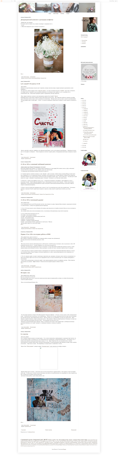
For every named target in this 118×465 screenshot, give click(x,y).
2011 (83, 147)
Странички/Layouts (27, 158)
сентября (85, 113)
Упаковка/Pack (94, 442)
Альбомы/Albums (77, 439)
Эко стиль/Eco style (32, 443)
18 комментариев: (33, 327)
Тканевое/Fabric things (82, 442)
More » (22, 73)
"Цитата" (56, 96)
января (84, 143)
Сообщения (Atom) (31, 432)
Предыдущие (73, 429)
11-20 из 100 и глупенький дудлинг (32, 200)
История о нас (25, 273)
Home (50, 13)
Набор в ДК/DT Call (85, 441)
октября (85, 112)
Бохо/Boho (89, 442)
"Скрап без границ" (42, 90)
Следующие (23, 429)
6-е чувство (24, 334)
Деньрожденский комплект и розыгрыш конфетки (37, 20)
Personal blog (84, 40)
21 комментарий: (33, 265)
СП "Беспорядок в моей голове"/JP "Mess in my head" (49, 441)
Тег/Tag (52, 194)
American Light (92, 441)
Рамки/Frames (78, 443)
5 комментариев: (33, 76)
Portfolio (62, 13)
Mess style (31, 441)
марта (84, 124)
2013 (83, 107)
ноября (84, 110)
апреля (84, 122)
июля (84, 117)
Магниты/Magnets (59, 444)
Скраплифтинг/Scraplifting (59, 442)
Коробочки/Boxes (56, 443)
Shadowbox (91, 443)
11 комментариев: (33, 425)
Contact (67, 13)
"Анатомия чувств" (46, 346)
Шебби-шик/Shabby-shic (69, 443)
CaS (74, 443)
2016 (83, 102)
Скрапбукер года (62, 443)
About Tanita (55, 13)
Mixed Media (84, 439)
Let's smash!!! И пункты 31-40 (30, 84)
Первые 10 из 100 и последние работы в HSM (35, 234)
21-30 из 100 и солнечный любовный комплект (36, 164)
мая (84, 120)
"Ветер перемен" (30, 346)
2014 (83, 105)
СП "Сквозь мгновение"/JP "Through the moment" (43, 442)
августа (84, 115)
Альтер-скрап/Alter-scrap (92, 439)
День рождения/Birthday (36, 78)
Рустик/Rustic (39, 443)
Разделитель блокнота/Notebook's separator (82, 444)
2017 (83, 100)
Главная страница (48, 429)
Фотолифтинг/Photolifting (47, 443)
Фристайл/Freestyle (24, 443)
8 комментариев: (33, 157)
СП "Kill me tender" (77, 441)
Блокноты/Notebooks (28, 78)
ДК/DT (33, 267)
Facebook (84, 43)
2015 (83, 103)
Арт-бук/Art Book (63, 441)
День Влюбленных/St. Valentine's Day (38, 194)
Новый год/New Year (53, 439)
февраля (85, 126)
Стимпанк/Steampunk (84, 443)
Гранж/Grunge (36, 441)
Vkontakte (84, 41)
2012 (83, 145)
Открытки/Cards (43, 78)
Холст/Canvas (92, 444)
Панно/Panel (72, 444)
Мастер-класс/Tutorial (66, 444)
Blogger (64, 449)
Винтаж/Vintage (70, 441)
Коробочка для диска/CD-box (51, 444)
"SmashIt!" (62, 90)
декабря (85, 108)
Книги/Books (43, 444)
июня (84, 119)
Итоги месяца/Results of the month (35, 444)
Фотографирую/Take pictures (65, 439)
